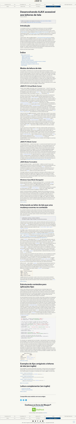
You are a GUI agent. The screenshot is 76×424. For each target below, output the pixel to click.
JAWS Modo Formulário (26, 58)
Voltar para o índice (23, 360)
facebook (38, 421)
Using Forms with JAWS (26, 388)
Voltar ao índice (23, 281)
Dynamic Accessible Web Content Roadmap (40, 233)
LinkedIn (43, 421)
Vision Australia (24, 32)
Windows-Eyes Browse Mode (27, 389)
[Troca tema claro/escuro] (41, 1)
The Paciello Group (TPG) (34, 33)
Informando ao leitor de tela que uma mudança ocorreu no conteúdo (33, 61)
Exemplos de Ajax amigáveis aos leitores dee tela (30, 63)
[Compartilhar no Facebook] (23, 400)
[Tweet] (21, 400)
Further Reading (24, 65)
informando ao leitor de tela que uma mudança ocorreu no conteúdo (38, 159)
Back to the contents (24, 383)
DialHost (45, 412)
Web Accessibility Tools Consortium (42, 32)
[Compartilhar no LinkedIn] (26, 400)
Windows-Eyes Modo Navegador (28, 60)
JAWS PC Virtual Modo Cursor (27, 56)
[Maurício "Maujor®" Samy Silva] (39, 422)
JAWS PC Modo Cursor (26, 57)
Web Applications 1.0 (43, 237)
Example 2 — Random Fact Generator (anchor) (27, 376)
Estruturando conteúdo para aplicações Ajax (29, 62)
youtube (40, 421)
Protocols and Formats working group (44, 37)
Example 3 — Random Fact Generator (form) (26, 379)
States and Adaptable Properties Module (29, 236)
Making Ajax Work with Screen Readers (34, 22)
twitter (35, 421)
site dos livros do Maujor (39, 406)
